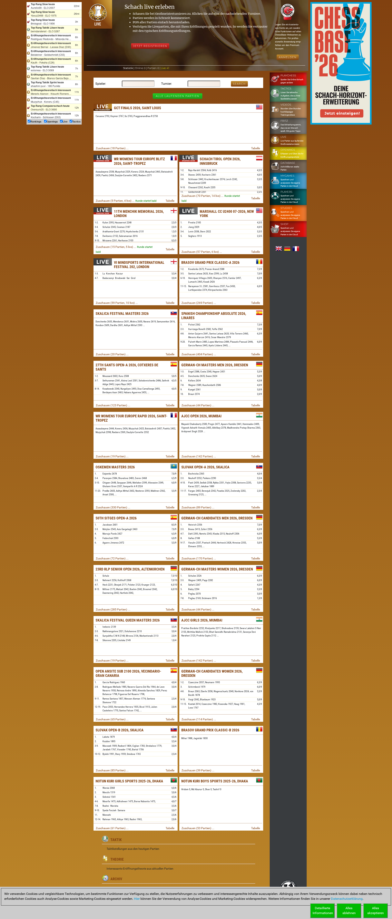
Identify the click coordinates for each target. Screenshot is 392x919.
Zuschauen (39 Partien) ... (198, 770)
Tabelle (255, 148)
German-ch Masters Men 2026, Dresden (214, 365)
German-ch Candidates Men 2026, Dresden (217, 518)
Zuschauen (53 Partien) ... (198, 828)
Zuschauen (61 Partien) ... (112, 828)
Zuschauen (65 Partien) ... (112, 719)
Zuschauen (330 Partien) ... (113, 507)
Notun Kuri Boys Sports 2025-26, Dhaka (214, 781)
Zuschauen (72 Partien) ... (112, 558)
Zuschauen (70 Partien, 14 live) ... (203, 195)
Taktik (116, 840)
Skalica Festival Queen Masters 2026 (128, 620)
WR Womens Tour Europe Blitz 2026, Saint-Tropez (139, 161)
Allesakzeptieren (375, 910)
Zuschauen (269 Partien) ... (199, 302)
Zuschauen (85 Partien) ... (112, 770)
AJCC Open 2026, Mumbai (201, 416)
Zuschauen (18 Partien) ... (112, 148)
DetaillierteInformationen (323, 910)
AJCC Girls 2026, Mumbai (201, 620)
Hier (137, 899)
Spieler (100, 84)
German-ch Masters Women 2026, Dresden (217, 569)
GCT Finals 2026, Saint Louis (137, 108)
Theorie (117, 859)
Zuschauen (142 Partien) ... (199, 456)
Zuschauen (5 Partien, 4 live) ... (115, 200)
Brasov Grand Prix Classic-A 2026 (210, 262)
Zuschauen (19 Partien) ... (112, 456)
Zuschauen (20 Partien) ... (112, 354)
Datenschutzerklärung (347, 899)
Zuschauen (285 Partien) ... (113, 609)
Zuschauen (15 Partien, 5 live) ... (116, 246)
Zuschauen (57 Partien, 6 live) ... (202, 251)
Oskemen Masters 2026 (115, 467)
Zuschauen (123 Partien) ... (113, 405)
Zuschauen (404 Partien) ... (199, 354)
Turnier (166, 84)
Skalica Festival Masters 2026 (122, 313)
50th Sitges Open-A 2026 (116, 518)
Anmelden (288, 57)
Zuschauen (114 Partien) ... (199, 719)
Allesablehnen (349, 910)
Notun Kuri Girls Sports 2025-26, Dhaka (129, 781)
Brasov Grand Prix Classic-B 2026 (210, 730)
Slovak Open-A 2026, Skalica (205, 467)
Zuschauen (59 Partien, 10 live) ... (117, 302)
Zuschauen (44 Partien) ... (198, 405)
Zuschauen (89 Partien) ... (198, 507)
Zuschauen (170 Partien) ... (199, 558)
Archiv (116, 879)
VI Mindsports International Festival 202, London (139, 264)
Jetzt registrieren (150, 46)
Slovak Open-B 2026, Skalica (120, 730)
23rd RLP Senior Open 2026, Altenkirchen (130, 569)
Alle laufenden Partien (177, 96)
